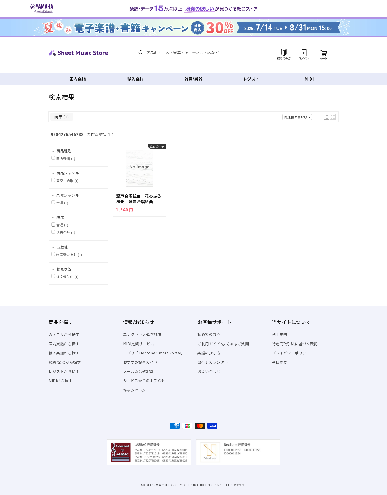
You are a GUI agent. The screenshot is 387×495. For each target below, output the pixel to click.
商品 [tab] (60, 116)
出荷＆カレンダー (212, 362)
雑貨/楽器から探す (65, 362)
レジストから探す (64, 371)
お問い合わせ (209, 371)
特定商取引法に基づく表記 (295, 343)
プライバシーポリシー (291, 353)
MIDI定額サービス (139, 343)
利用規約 (279, 334)
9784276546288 (67, 134)
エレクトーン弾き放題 (142, 334)
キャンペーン (134, 390)
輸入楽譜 (135, 79)
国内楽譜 (78, 79)
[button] (193, 52)
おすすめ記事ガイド (140, 362)
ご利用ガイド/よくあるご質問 (223, 343)
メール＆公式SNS (138, 371)
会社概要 (279, 362)
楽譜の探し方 (209, 353)
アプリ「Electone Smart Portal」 (154, 353)
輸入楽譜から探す (64, 353)
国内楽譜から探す (64, 343)
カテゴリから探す (64, 334)
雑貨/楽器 (194, 79)
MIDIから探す (60, 380)
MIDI (309, 79)
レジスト (251, 79)
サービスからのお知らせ (144, 380)
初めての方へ (209, 334)
